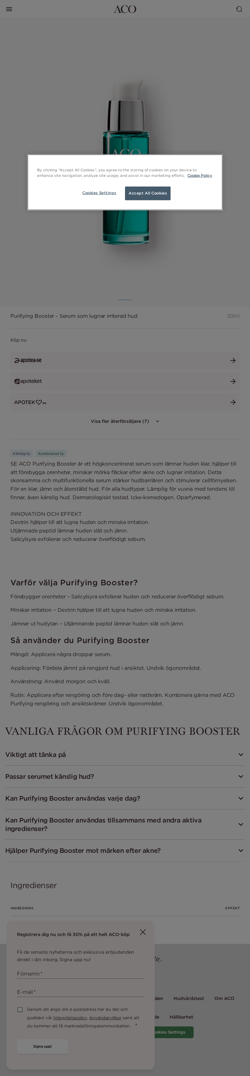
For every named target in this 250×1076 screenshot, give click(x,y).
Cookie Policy (200, 175)
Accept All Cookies (148, 193)
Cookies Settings (99, 192)
